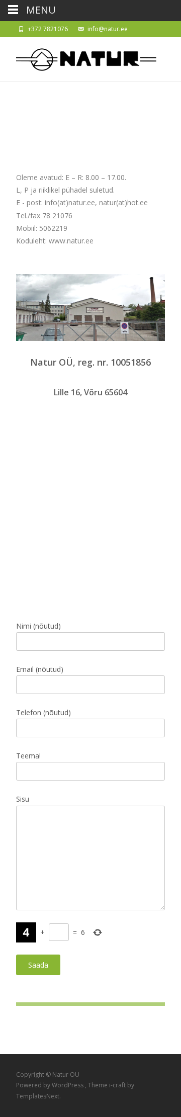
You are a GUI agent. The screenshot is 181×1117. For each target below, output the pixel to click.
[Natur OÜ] (78, 57)
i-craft (118, 1085)
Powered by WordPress (50, 1085)
